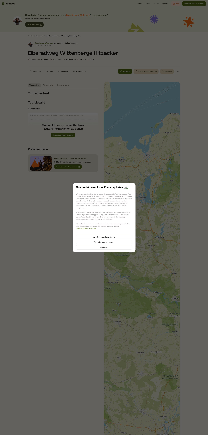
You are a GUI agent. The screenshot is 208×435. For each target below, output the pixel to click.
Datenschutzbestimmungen (86, 228)
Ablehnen (104, 247)
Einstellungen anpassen (104, 242)
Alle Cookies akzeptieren (104, 237)
